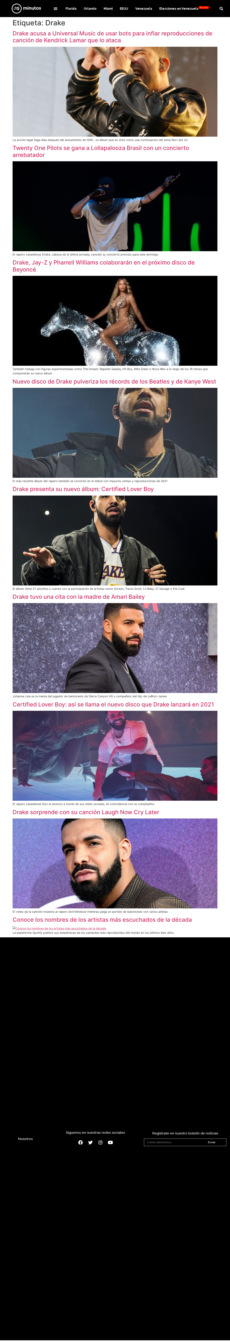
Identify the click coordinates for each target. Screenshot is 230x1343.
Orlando (90, 8)
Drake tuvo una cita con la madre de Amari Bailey (79, 596)
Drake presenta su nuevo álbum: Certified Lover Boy (83, 488)
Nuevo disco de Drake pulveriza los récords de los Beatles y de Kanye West (114, 381)
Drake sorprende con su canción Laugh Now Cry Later (86, 812)
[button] (55, 9)
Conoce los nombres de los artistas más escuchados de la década (102, 919)
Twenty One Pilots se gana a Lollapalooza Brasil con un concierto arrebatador (101, 151)
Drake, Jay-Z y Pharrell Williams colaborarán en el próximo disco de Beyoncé (104, 266)
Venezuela (143, 8)
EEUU (124, 8)
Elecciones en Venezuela (183, 8)
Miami (108, 8)
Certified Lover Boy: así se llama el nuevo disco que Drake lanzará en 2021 (113, 704)
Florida (71, 8)
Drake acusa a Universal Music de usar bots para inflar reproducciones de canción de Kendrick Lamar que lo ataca (112, 37)
